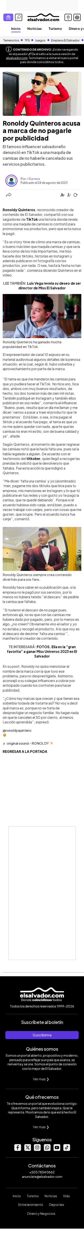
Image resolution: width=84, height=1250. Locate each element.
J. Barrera (33, 179)
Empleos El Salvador (65, 40)
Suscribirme (42, 1035)
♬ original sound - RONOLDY (26, 743)
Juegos (40, 40)
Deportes (56, 1205)
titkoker (33, 458)
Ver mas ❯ (41, 1079)
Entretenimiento (30, 1205)
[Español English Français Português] (77, 17)
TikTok (32, 219)
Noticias (34, 28)
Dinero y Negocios (41, 1213)
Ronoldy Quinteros (19, 210)
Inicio (16, 28)
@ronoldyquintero (17, 730)
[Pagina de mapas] (68, 17)
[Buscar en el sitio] (18, 17)
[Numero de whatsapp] (47, 1150)
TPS (27, 40)
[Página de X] (27, 1150)
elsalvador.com (17, 58)
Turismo (55, 28)
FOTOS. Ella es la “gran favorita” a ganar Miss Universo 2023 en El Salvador (42, 651)
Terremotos (11, 40)
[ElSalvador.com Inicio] (43, 17)
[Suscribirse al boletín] (8, 17)
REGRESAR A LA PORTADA (25, 751)
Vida (66, 1196)
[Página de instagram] (37, 1150)
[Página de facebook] (17, 1150)
